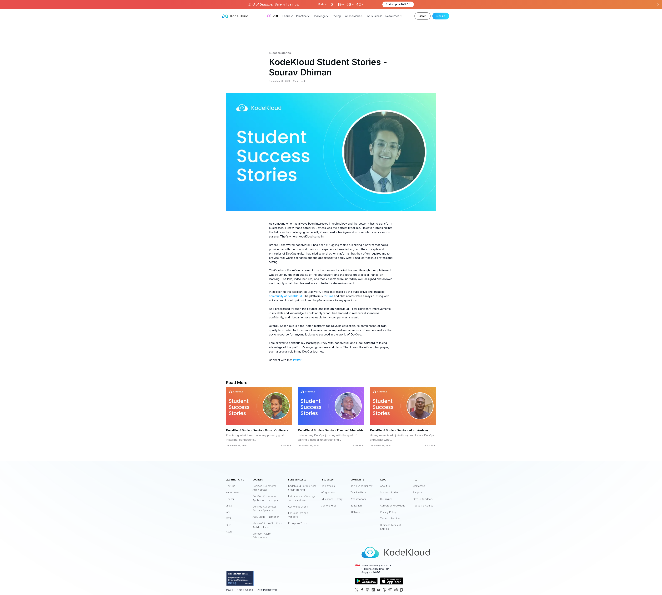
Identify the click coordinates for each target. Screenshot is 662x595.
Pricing (336, 16)
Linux (229, 505)
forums (328, 296)
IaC (227, 512)
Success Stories (389, 492)
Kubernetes (232, 492)
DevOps (230, 485)
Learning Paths (235, 479)
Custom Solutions (298, 506)
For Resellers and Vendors (298, 514)
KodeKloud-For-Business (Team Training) (302, 487)
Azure (229, 531)
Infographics (328, 492)
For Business (373, 16)
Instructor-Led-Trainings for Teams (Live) (301, 498)
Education (356, 505)
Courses (258, 479)
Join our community (361, 485)
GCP (228, 525)
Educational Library (332, 499)
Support (417, 492)
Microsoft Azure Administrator (262, 535)
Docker (230, 499)
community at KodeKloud (285, 296)
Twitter (297, 360)
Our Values (386, 499)
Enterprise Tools (297, 523)
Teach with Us (358, 492)
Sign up (441, 15)
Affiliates (355, 512)
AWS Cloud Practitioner (266, 516)
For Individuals (353, 16)
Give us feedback (423, 499)
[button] (287, 16)
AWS (228, 518)
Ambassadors (358, 499)
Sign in (422, 15)
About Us (385, 485)
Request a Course (423, 505)
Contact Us (419, 485)
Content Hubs (328, 505)
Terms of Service (390, 518)
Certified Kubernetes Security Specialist (264, 508)
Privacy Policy (388, 512)
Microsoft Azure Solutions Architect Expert (267, 525)
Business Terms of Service (390, 527)
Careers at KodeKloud (392, 505)
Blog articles (328, 485)
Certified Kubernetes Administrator (264, 487)
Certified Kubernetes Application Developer (265, 498)
